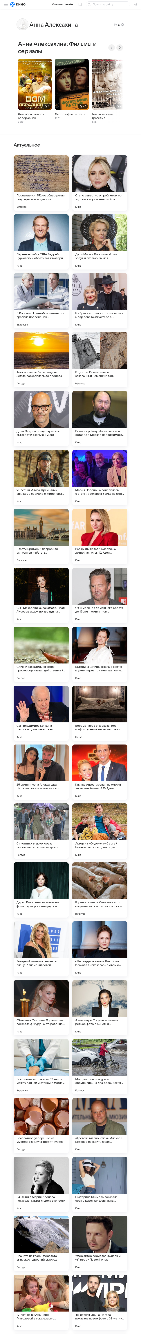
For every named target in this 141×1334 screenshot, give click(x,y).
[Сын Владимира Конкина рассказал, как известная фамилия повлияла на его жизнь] (41, 713)
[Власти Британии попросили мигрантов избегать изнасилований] (41, 536)
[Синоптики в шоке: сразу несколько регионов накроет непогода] (41, 831)
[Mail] (12, 4)
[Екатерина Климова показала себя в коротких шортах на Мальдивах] (99, 1184)
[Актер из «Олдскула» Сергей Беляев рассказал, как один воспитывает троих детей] (99, 831)
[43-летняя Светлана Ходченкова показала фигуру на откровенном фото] (41, 1007)
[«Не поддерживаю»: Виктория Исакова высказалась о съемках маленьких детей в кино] (99, 948)
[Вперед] (119, 47)
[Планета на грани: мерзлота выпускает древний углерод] (41, 1243)
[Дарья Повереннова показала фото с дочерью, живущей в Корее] (41, 890)
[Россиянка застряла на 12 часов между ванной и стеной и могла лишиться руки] (41, 1066)
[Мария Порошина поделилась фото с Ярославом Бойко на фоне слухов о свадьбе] (99, 477)
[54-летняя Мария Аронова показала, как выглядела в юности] (41, 1184)
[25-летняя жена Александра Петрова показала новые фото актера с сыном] (41, 772)
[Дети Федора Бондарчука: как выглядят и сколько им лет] (41, 418)
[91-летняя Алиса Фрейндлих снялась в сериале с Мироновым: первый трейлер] (41, 477)
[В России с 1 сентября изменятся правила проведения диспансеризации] (41, 300)
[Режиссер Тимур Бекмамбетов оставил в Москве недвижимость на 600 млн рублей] (99, 418)
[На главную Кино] (20, 4)
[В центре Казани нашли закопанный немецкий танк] (99, 359)
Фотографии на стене (70, 114)
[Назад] (111, 47)
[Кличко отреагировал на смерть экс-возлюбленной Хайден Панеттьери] (99, 772)
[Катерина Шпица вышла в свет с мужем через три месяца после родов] (99, 654)
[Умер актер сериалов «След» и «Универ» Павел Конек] (99, 1243)
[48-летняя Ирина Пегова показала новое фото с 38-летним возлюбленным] (99, 1302)
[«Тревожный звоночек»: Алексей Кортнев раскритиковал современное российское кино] (99, 1125)
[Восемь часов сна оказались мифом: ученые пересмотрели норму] (99, 713)
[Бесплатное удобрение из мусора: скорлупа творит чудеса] (41, 1125)
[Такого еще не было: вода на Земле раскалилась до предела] (41, 359)
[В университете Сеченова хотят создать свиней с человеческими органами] (99, 890)
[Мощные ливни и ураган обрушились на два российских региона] (99, 1066)
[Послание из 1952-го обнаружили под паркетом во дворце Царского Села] (41, 183)
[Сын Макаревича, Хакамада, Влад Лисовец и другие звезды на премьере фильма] (41, 595)
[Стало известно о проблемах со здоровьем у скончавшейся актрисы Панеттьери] (99, 183)
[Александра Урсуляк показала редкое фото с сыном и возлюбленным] (99, 1007)
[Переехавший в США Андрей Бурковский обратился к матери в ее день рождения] (41, 242)
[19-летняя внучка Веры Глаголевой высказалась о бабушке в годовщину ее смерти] (41, 1302)
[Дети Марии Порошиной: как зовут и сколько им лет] (99, 242)
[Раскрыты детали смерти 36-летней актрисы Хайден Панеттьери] (99, 536)
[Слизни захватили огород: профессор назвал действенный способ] (41, 654)
